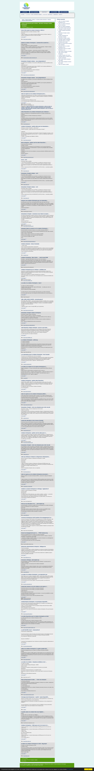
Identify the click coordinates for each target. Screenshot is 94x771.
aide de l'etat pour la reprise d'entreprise (35, 106)
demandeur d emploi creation (64, 38)
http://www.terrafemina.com (28, 442)
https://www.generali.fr (27, 140)
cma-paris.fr (25, 378)
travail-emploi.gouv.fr (27, 430)
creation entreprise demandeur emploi (64, 31)
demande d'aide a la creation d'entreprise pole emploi (64, 41)
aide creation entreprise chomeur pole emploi (64, 62)
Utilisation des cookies (48, 764)
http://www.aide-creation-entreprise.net (30, 57)
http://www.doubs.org (27, 471)
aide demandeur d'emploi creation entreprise (35, 108)
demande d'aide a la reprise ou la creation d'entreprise (64, 57)
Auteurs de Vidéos (38, 14)
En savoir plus (70, 769)
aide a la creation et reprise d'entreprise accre (63, 22)
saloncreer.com (26, 418)
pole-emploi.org (26, 515)
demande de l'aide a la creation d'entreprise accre (64, 49)
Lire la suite (23, 55)
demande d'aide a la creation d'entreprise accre (64, 47)
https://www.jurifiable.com (27, 280)
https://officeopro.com (27, 557)
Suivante (32, 759)
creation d (44, 12)
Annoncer (55, 14)
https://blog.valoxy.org (27, 741)
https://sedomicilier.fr (26, 659)
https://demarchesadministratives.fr (29, 241)
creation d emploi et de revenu (64, 55)
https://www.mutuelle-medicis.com (29, 627)
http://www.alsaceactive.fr (27, 646)
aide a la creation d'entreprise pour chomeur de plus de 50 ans (64, 27)
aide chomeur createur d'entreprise (62, 53)
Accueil (22, 14)
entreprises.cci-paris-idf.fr (27, 486)
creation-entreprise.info (27, 364)
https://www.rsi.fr (26, 170)
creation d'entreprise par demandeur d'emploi (63, 36)
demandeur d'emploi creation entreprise (64, 33)
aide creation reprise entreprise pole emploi (64, 60)
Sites (32, 14)
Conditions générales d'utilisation (37, 764)
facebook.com (25, 255)
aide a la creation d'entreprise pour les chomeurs (64, 24)
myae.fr (24, 709)
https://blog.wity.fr (26, 755)
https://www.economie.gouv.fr (28, 157)
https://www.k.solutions (27, 39)
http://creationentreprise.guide (28, 694)
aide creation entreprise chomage (65, 51)
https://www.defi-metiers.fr (27, 404)
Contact (60, 14)
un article (50, 14)
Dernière (36, 759)
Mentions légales (27, 764)
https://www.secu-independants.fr (29, 91)
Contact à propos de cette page (60, 764)
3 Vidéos (27, 27)
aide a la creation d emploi (64, 64)
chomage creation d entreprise (64, 39)
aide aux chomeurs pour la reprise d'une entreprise (65, 44)
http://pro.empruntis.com (27, 584)
